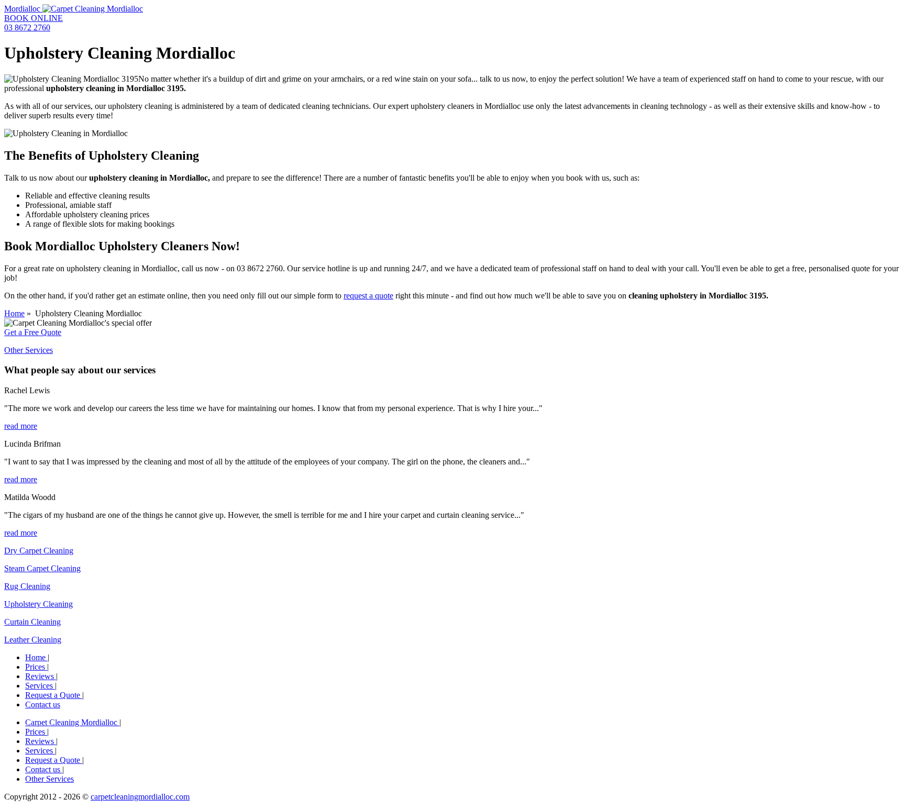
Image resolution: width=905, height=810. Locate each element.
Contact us (42, 704)
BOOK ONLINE (33, 18)
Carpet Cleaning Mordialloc (72, 722)
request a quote (368, 295)
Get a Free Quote (32, 332)
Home (14, 313)
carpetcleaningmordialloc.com (140, 796)
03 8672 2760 (27, 27)
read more (20, 425)
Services (40, 685)
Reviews (40, 676)
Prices (36, 666)
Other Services (28, 350)
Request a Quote (53, 695)
